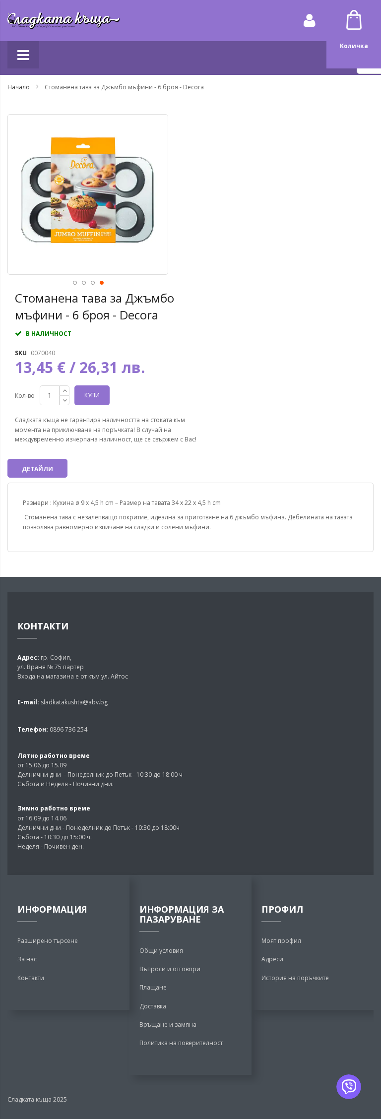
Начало (18, 87)
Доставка (152, 1006)
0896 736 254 (67, 729)
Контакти (30, 978)
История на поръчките (295, 978)
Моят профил (281, 940)
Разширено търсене (47, 940)
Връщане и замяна (167, 1024)
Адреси (272, 959)
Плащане (153, 987)
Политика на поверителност (181, 1043)
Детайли (37, 469)
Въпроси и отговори (169, 969)
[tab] (37, 468)
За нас (27, 959)
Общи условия (161, 950)
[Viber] (348, 1086)
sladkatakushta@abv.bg (74, 702)
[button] (74, 282)
